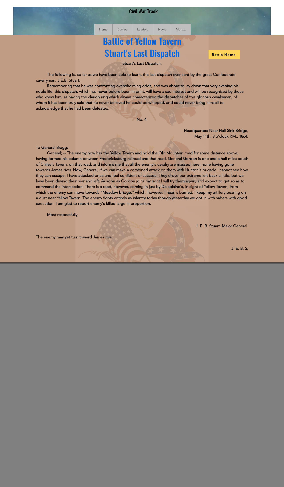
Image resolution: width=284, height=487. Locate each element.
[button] (122, 29)
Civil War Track (143, 11)
